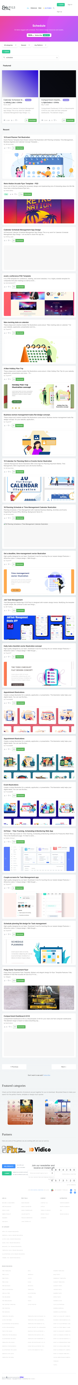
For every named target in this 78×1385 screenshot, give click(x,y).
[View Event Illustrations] (39, 804)
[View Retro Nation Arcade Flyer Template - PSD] (39, 203)
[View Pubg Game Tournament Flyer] (39, 989)
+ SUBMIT (6, 1173)
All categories (10, 45)
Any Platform (41, 45)
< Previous (14, 1067)
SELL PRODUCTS (8, 1166)
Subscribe (46, 1075)
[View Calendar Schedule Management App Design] (39, 249)
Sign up (59, 11)
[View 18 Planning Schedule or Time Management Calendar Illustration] (39, 526)
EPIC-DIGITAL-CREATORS (37, 1190)
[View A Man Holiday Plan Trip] (39, 388)
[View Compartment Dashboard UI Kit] (39, 1035)
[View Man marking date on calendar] (39, 341)
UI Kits (19, 102)
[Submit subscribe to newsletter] (52, 1173)
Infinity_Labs (10, 102)
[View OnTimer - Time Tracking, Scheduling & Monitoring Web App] (39, 850)
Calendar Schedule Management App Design (14, 100)
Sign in (70, 4)
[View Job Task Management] (39, 619)
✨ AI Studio (47, 8)
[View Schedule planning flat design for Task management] (39, 943)
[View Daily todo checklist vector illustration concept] (39, 665)
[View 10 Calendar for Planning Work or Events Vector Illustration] (39, 480)
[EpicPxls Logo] (8, 8)
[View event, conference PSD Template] (39, 295)
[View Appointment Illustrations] (39, 711)
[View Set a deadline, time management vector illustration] (39, 573)
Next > (63, 1067)
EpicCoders (47, 102)
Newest (25, 45)
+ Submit (6, 51)
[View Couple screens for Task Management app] (39, 896)
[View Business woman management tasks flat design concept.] (39, 434)
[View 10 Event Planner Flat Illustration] (39, 156)
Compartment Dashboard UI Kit (51, 100)
